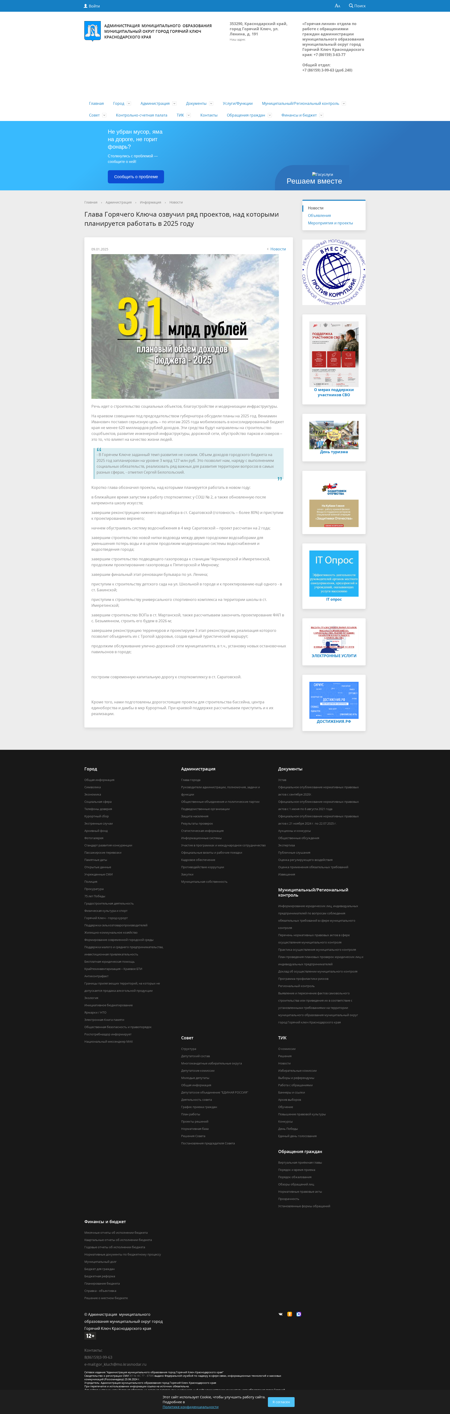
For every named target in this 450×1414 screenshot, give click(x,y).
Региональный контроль (296, 986)
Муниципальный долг (100, 1261)
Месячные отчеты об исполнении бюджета (116, 1232)
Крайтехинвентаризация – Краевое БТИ (113, 969)
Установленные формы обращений (304, 1206)
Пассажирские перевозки (102, 852)
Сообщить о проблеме (136, 176)
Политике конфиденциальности (191, 1406)
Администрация (155, 103)
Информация (150, 202)
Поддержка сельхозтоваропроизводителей (115, 925)
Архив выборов (289, 1099)
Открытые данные (97, 867)
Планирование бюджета (102, 1283)
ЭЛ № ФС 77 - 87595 (141, 1375)
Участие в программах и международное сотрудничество (223, 845)
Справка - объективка (100, 1291)
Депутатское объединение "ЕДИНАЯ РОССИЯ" (214, 1092)
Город (118, 103)
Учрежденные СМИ (98, 874)
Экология (91, 998)
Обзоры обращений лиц (296, 1184)
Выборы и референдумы (296, 1078)
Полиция (90, 881)
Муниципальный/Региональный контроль (300, 103)
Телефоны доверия (98, 809)
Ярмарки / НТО (95, 1012)
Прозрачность (288, 1199)
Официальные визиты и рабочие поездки (211, 852)
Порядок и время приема (296, 1170)
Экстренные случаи (98, 823)
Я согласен (281, 1402)
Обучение (285, 1107)
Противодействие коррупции (202, 867)
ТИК (180, 115)
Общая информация (99, 780)
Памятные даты (95, 860)
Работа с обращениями (295, 1085)
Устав (282, 780)
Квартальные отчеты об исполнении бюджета (118, 1240)
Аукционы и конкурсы (294, 831)
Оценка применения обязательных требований (313, 867)
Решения (285, 1056)
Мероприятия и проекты (330, 223)
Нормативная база (195, 1129)
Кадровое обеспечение (198, 860)
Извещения (286, 874)
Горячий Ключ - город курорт (106, 918)
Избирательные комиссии (297, 1070)
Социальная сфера (98, 801)
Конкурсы (285, 1121)
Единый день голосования (297, 1136)
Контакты (209, 115)
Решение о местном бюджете (106, 1298)
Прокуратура (94, 889)
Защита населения (194, 816)
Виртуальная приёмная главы (300, 1162)
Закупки (187, 874)
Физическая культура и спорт (106, 911)
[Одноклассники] (290, 1314)
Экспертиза (286, 845)
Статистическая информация (202, 831)
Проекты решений (194, 1121)
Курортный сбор (96, 816)
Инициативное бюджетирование (108, 1005)
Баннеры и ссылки (291, 1092)
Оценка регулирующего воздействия (305, 860)
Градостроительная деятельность (109, 903)
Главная (96, 103)
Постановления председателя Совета (208, 1143)
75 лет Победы (94, 896)
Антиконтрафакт (96, 976)
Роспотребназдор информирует (107, 1034)
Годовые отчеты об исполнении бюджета (114, 1247)
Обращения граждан (246, 115)
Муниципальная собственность (204, 881)
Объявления (319, 215)
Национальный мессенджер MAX (108, 1041)
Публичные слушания (294, 852)
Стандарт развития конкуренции (108, 845)
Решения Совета (193, 1136)
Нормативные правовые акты (300, 1191)
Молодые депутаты (195, 1078)
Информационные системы (201, 838)
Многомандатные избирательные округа (211, 1063)
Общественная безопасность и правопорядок (118, 1027)
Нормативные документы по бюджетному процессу (122, 1254)
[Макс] (300, 1314)
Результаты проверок (197, 823)
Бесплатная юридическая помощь (109, 961)
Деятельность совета (196, 1099)
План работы (190, 1114)
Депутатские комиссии (197, 1070)
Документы (196, 103)
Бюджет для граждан (99, 1269)
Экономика (92, 794)
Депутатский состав (195, 1056)
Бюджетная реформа (99, 1276)
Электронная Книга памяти (104, 1020)
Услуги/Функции (238, 103)
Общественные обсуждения (298, 838)
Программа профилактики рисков (303, 979)
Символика (92, 787)
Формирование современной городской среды (119, 940)
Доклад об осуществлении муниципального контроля (317, 971)
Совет (94, 115)
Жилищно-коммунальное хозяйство (111, 932)
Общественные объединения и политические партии (220, 801)
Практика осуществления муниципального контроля (317, 949)
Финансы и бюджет (299, 115)
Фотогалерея (93, 838)
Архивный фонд (96, 831)
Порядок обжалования (294, 1177)
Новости (176, 202)
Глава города (190, 780)
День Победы (288, 1129)
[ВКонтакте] (281, 1314)
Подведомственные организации (205, 809)
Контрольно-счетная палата (141, 115)
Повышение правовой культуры (302, 1114)
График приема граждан (199, 1107)
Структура (188, 1049)
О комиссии (287, 1049)
